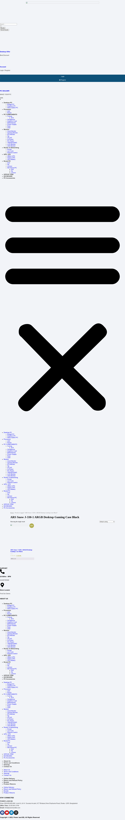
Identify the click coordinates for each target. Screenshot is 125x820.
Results (3, 28)
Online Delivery (9, 778)
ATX (12, 118)
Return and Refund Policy (13, 780)
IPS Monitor (11, 134)
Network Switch (12, 152)
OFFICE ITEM (8, 174)
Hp (8, 136)
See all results (4, 30)
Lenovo (9, 166)
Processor (7, 109)
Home (12, 512)
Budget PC (10, 104)
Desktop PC (8, 103)
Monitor (6, 129)
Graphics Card (12, 121)
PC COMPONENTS (10, 114)
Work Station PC (12, 107)
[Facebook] (2, 812)
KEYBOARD (8, 176)
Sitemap (7, 765)
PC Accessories (9, 178)
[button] (62, 305)
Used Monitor (11, 131)
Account (3, 67)
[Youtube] (7, 812)
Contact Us (8, 766)
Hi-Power (10, 139)
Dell (8, 163)
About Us (7, 761)
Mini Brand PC (12, 168)
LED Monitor (11, 146)
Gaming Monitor (12, 133)
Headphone (11, 119)
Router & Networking (11, 148)
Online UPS (11, 158)
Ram (8, 126)
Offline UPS (11, 156)
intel (8, 111)
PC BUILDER (4, 91)
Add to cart (13, 558)
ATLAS (9, 138)
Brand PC (7, 161)
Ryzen (9, 113)
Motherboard (11, 123)
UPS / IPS (7, 154)
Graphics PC (11, 106)
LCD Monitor (11, 144)
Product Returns (10, 784)
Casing (9, 116)
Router (9, 149)
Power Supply (11, 124)
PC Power (10, 141)
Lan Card (10, 151)
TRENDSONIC (12, 142)
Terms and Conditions (12, 763)
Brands (6, 782)
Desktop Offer (5, 52)
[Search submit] (0, 26)
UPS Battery (11, 159)
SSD (8, 127)
